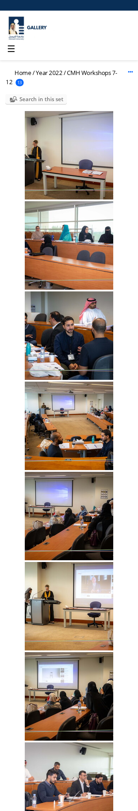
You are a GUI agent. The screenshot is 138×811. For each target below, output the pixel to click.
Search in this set (41, 99)
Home (23, 73)
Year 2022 (49, 73)
